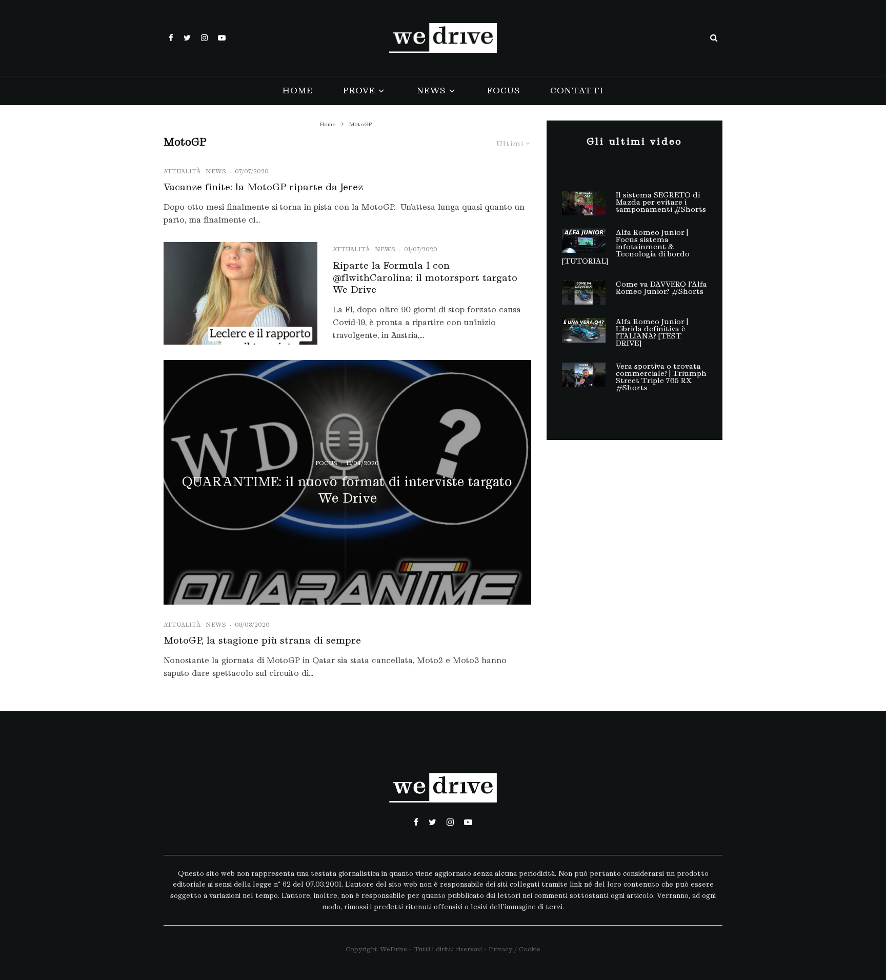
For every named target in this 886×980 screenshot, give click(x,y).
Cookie (529, 949)
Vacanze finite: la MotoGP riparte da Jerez (263, 187)
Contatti (576, 90)
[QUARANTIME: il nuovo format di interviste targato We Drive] (347, 482)
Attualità (182, 171)
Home (297, 90)
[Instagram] (204, 38)
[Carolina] (240, 293)
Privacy (500, 949)
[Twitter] (187, 38)
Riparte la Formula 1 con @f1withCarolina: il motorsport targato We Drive (425, 277)
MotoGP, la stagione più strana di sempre (262, 640)
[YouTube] (222, 38)
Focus (503, 90)
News (431, 90)
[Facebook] (171, 38)
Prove (359, 90)
